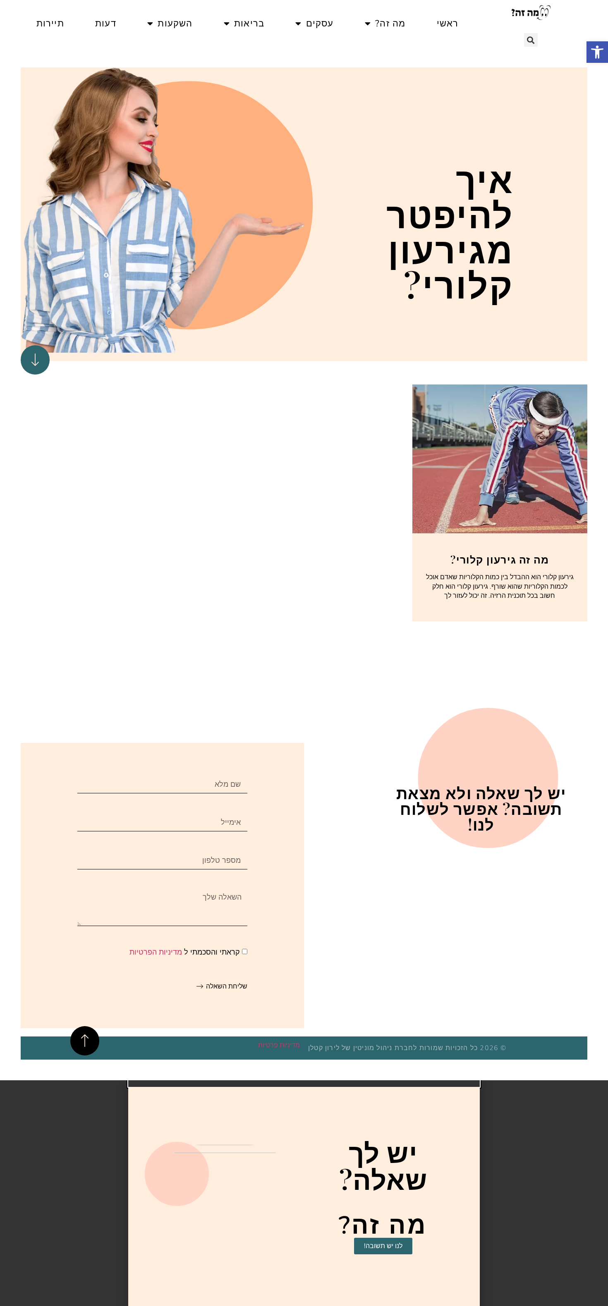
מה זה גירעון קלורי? (499, 559)
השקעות (175, 23)
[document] (304, 1193)
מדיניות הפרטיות (155, 952)
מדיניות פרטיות (279, 1045)
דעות (105, 23)
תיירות (50, 23)
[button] (597, 52)
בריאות (249, 23)
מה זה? (390, 23)
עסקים (320, 23)
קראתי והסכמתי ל (184, 952)
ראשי (448, 23)
